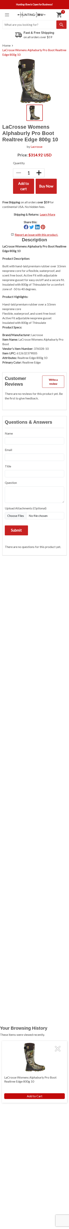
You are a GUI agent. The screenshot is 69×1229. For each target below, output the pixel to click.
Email (8, 450)
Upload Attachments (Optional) (25, 508)
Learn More (47, 214)
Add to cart (23, 186)
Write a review (53, 381)
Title (8, 466)
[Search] (61, 24)
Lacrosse (36, 146)
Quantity (19, 163)
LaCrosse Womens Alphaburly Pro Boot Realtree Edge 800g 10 (34, 52)
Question (11, 482)
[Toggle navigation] (7, 15)
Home (6, 45)
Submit (16, 530)
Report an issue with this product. (36, 234)
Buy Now (46, 186)
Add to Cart (34, 1096)
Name (9, 433)
